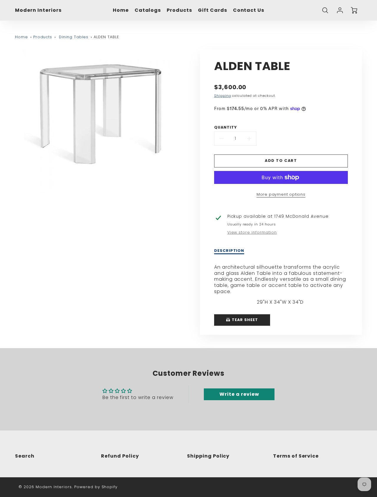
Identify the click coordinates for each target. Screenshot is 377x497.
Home (121, 10)
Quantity (225, 127)
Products (179, 10)
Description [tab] (229, 250)
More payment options (281, 194)
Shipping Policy (208, 456)
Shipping (222, 95)
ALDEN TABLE (106, 36)
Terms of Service (296, 456)
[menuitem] (121, 10)
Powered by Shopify (96, 486)
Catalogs (148, 10)
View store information (252, 232)
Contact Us (248, 10)
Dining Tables (73, 36)
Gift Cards (212, 10)
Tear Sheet (244, 319)
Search (24, 456)
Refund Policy (120, 456)
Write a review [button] (239, 394)
